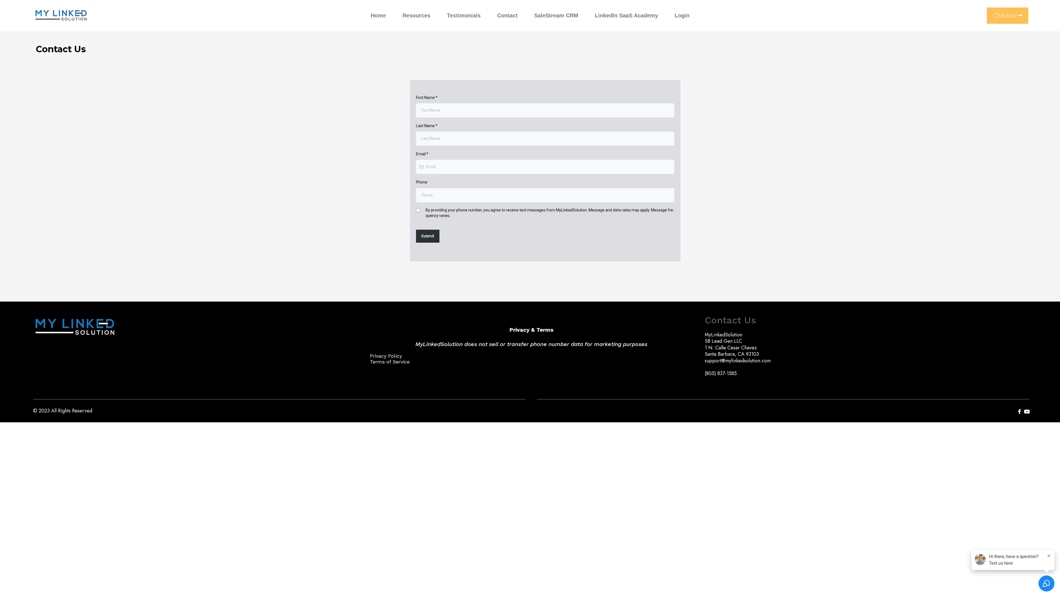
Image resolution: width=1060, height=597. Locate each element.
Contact (507, 15)
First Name (427, 97)
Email (422, 154)
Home (378, 15)
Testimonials (464, 15)
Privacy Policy (386, 356)
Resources (416, 15)
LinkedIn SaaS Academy (626, 15)
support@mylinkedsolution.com (738, 360)
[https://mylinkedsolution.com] (60, 15)
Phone (421, 182)
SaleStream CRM (556, 15)
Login (682, 15)
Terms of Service (390, 362)
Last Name (427, 126)
